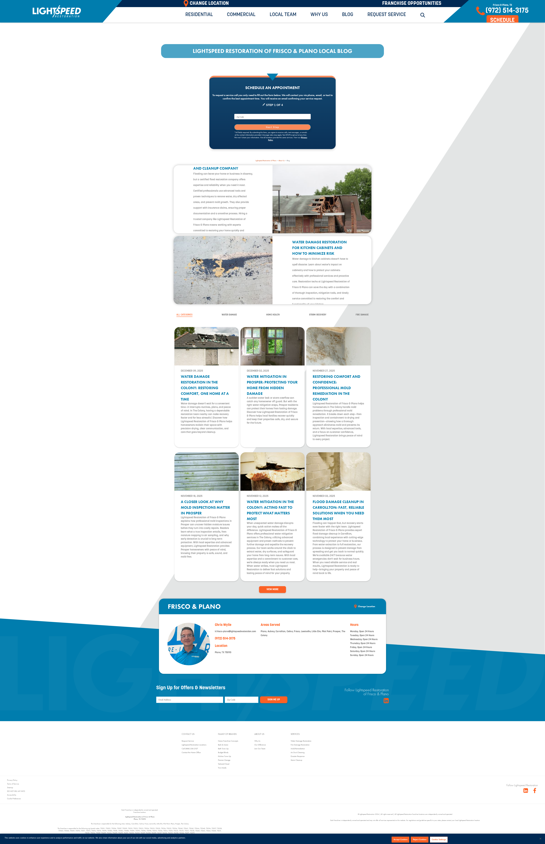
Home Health (273, 315)
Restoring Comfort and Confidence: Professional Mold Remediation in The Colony (336, 388)
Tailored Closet (223, 764)
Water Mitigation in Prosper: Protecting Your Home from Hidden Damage (272, 385)
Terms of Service (13, 784)
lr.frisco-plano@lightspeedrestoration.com (235, 631)
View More (272, 589)
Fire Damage (362, 315)
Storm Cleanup (296, 760)
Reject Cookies (419, 839)
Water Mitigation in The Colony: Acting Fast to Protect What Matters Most (270, 510)
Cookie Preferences (14, 798)
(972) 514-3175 (225, 638)
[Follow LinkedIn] (386, 700)
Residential (199, 14)
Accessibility (11, 795)
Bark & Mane (223, 744)
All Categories (184, 315)
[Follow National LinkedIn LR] (525, 790)
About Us (281, 160)
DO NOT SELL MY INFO (16, 791)
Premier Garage (224, 760)
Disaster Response (298, 756)
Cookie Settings (439, 839)
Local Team (283, 14)
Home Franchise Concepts (228, 741)
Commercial (241, 14)
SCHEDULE (502, 20)
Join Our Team (259, 748)
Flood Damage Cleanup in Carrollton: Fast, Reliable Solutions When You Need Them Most (338, 510)
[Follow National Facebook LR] (535, 790)
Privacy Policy (12, 780)
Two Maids (222, 767)
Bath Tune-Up (223, 748)
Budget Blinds (223, 752)
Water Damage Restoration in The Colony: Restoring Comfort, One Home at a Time (205, 388)
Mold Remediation (298, 748)
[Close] (540, 838)
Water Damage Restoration (301, 741)
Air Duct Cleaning (297, 752)
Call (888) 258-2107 (190, 748)
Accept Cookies (400, 839)
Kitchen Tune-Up (224, 756)
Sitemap (10, 787)
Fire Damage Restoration (300, 744)
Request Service (386, 14)
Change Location (366, 606)
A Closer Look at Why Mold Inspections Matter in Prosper (205, 507)
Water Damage (229, 315)
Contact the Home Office (191, 752)
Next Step (272, 127)
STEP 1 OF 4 (274, 105)
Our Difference (260, 744)
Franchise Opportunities (411, 3)
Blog (347, 14)
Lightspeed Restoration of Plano (265, 160)
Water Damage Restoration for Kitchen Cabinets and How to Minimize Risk (319, 248)
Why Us (319, 14)
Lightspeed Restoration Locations (194, 744)
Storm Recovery (317, 315)
